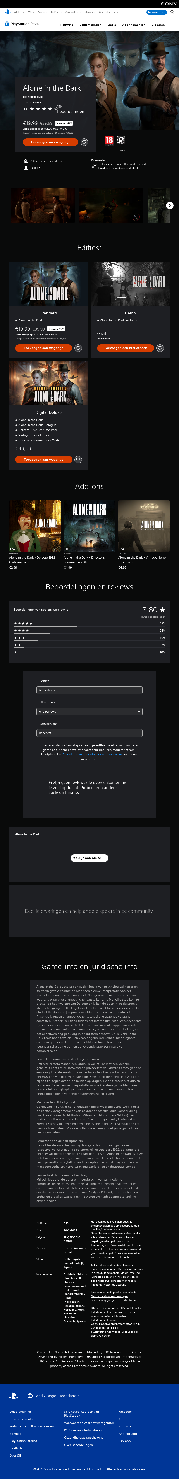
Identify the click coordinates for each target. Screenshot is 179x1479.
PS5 (30, 12)
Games (41, 12)
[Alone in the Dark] (43, 205)
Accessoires (71, 12)
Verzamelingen (90, 25)
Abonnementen (133, 25)
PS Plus (55, 12)
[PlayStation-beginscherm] (7, 12)
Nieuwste (66, 25)
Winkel (17, 12)
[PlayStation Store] (22, 23)
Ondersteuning (107, 12)
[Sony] (169, 7)
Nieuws (89, 12)
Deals (112, 25)
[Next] (170, 205)
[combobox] (89, 690)
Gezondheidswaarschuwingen (109, 1296)
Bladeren (158, 25)
